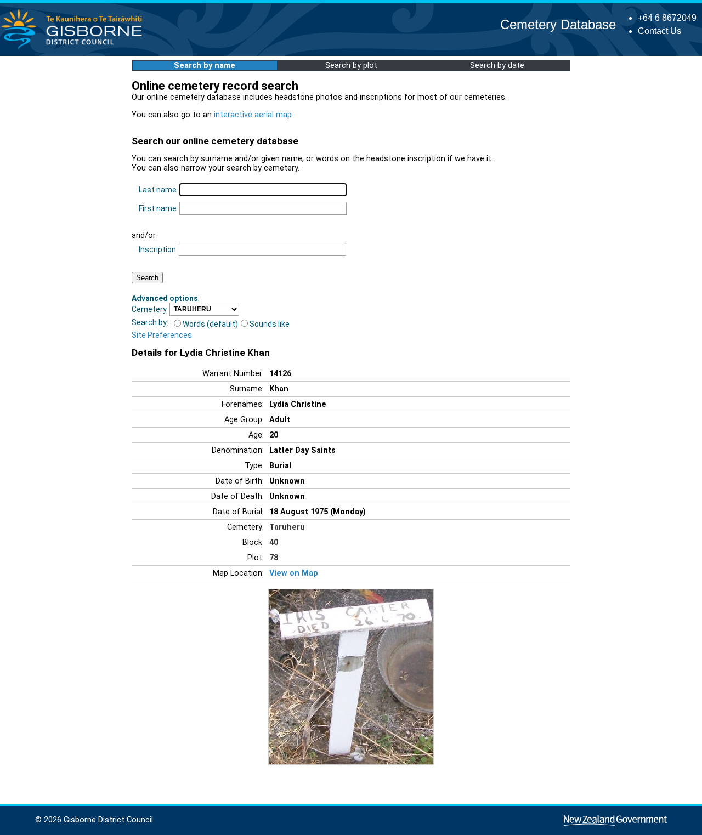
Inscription (157, 249)
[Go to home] (75, 49)
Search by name (204, 65)
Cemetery (149, 309)
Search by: (150, 322)
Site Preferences (162, 335)
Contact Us (659, 31)
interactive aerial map (253, 115)
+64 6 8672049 (667, 17)
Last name (158, 189)
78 (273, 558)
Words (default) (210, 324)
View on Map (293, 573)
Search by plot (351, 65)
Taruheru (287, 527)
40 (273, 542)
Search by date (497, 65)
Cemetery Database (558, 24)
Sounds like (270, 324)
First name (158, 208)
